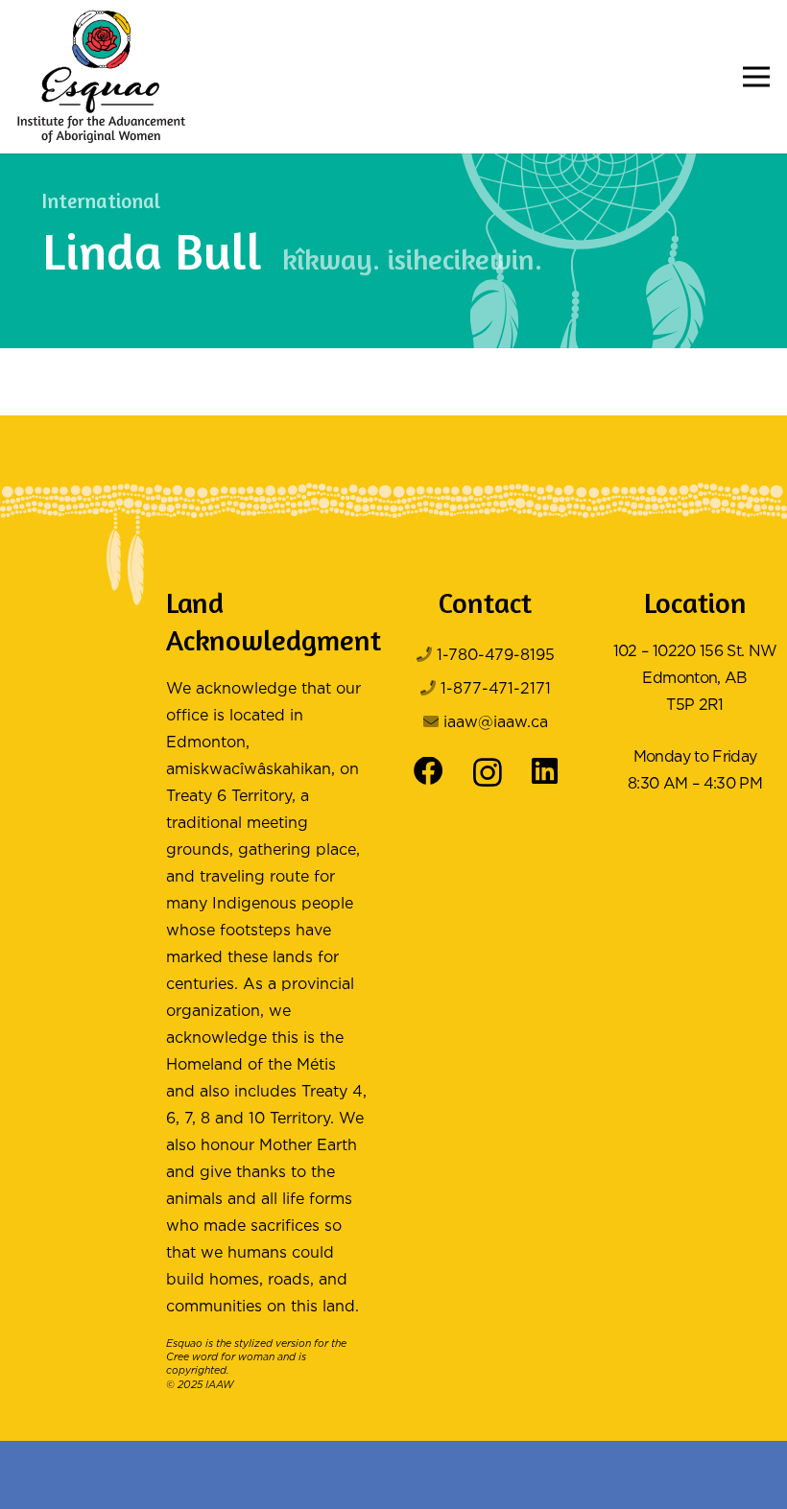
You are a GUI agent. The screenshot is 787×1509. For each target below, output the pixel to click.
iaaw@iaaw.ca (495, 723)
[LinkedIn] (545, 772)
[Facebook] (428, 772)
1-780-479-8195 (496, 655)
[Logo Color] (101, 77)
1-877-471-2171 (496, 689)
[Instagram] (487, 773)
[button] (756, 77)
